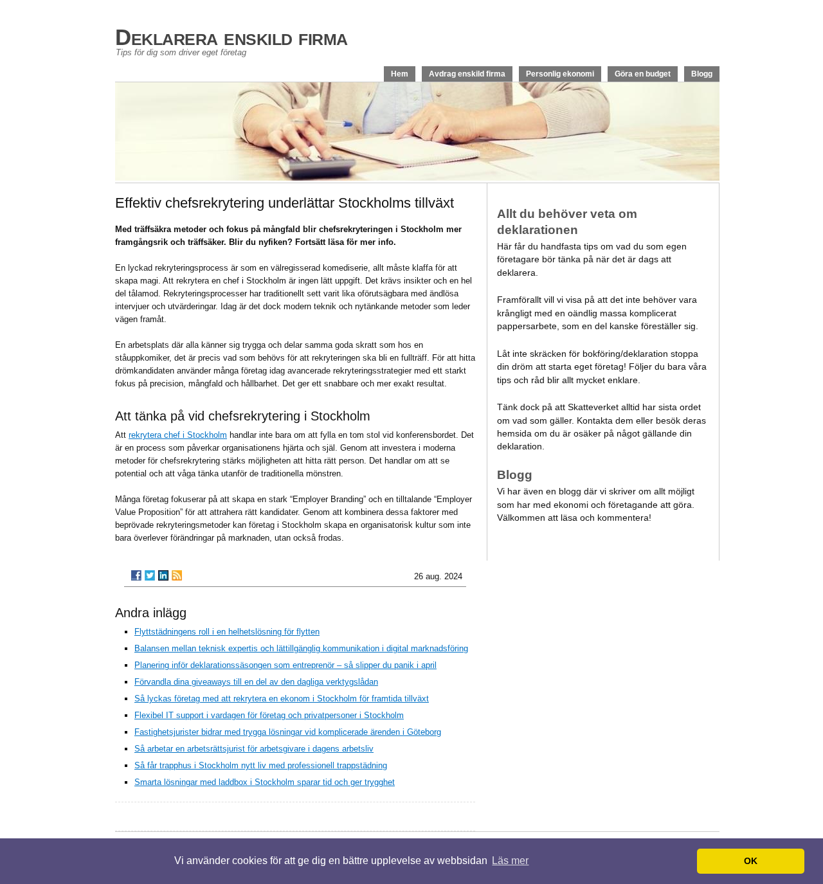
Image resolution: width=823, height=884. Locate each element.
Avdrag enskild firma (467, 73)
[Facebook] (136, 575)
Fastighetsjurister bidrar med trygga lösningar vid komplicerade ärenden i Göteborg (287, 732)
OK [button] (750, 861)
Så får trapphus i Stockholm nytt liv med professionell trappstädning (260, 765)
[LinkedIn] (163, 575)
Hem (399, 73)
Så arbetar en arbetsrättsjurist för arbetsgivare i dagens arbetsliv (254, 748)
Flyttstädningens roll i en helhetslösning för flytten (227, 631)
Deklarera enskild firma (231, 37)
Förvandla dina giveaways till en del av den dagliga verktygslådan (256, 682)
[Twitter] (150, 575)
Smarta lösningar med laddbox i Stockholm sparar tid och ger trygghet (264, 782)
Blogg (701, 73)
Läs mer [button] (510, 860)
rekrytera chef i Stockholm (178, 435)
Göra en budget (643, 73)
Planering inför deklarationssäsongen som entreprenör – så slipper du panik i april (285, 665)
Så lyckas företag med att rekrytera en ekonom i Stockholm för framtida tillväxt (281, 698)
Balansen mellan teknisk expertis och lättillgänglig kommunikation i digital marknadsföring (301, 648)
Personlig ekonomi (560, 73)
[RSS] (177, 575)
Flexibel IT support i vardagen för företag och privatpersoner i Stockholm (269, 715)
